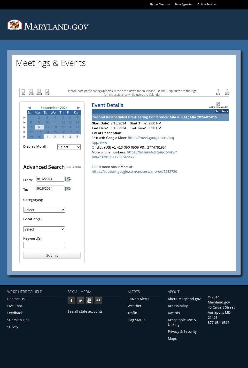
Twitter (80, 300)
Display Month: (35, 146)
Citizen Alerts (138, 298)
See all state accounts (85, 311)
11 (55, 122)
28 (77, 132)
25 (55, 132)
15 (31, 127)
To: (25, 189)
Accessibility (178, 305)
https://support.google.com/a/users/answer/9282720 (134, 171)
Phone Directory (159, 4)
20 (70, 127)
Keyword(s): (32, 238)
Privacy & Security (182, 331)
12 (63, 122)
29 (31, 136)
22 (31, 132)
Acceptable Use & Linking (182, 322)
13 (70, 122)
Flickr (98, 300)
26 (63, 132)
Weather (134, 305)
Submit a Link (18, 319)
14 (77, 122)
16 (39, 127)
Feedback (15, 312)
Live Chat (14, 305)
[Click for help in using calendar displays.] (218, 91)
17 (47, 127)
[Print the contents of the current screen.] (227, 91)
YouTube (89, 300)
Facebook (71, 300)
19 (63, 127)
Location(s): (32, 219)
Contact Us (16, 298)
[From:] (68, 178)
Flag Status (136, 319)
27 (70, 132)
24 (47, 132)
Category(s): (33, 199)
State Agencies (184, 4)
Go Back (222, 111)
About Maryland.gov (184, 298)
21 (77, 127)
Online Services (207, 4)
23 (39, 132)
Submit (52, 255)
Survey (12, 327)
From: (28, 180)
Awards (174, 312)
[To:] (68, 188)
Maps (172, 338)
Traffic (133, 312)
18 (55, 127)
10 (47, 122)
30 (39, 136)
